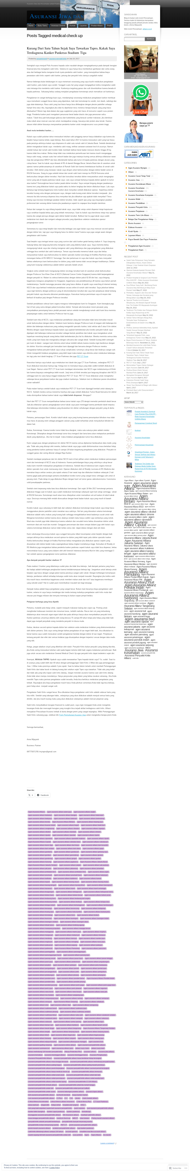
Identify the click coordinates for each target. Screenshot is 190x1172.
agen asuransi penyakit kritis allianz (91, 1045)
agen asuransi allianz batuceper (91, 815)
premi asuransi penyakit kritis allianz (83, 1125)
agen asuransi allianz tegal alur (63, 1035)
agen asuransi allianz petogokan (93, 972)
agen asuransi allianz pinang (68, 975)
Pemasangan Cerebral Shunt (146, 423)
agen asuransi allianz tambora (66, 1025)
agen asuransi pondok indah (137, 638)
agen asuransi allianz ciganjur (93, 829)
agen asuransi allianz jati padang (95, 865)
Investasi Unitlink (58, 26)
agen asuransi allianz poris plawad (68, 988)
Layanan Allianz (134, 235)
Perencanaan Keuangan (144, 445)
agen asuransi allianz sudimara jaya (72, 1008)
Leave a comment (107, 1143)
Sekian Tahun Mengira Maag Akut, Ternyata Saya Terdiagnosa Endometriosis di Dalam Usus (139, 320)
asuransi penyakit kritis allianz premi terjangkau (46, 1068)
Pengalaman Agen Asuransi (139, 246)
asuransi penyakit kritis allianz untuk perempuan (46, 1078)
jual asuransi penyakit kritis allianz (100, 1108)
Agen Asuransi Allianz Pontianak (137, 588)
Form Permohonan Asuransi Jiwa (72, 715)
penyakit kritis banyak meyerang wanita (77, 1122)
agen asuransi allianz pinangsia (93, 975)
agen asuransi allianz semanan (97, 998)
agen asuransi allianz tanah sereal (94, 1025)
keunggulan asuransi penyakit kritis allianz (44, 1115)
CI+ (66, 1098)
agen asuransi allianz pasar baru (70, 958)
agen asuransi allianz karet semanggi (91, 888)
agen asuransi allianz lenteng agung (70, 925)
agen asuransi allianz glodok (92, 855)
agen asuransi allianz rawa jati (95, 992)
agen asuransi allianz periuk (68, 968)
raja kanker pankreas (85, 1128)
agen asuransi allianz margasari (40, 935)
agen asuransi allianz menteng (40, 938)
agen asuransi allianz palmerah (40, 948)
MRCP (75, 1118)
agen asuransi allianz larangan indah (94, 918)
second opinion (71, 1132)
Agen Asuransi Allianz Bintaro (63, 822)
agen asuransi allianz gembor (39, 855)
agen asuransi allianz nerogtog (66, 942)
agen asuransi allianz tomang (39, 1038)
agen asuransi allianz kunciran (40, 918)
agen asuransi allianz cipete (88, 835)
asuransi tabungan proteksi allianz (71, 1092)
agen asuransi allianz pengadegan (41, 968)
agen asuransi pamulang (136, 634)
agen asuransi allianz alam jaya (59, 812)
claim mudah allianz (90, 1098)
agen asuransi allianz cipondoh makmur (70, 839)
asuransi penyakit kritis (57, 59)
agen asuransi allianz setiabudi (92, 1002)
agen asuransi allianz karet (64, 888)
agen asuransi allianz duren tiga (40, 845)
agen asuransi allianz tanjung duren (95, 1032)
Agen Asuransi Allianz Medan (137, 562)
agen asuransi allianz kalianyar (96, 875)
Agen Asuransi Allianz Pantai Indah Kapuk (139, 575)
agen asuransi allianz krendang (40, 915)
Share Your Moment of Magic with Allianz (141, 385)
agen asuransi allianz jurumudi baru (68, 875)
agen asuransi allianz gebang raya (94, 852)
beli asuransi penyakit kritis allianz (41, 1095)
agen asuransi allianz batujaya (40, 819)
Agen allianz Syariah (142, 480)
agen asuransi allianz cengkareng (41, 829)
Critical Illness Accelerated (38, 1102)
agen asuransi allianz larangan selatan (43, 922)
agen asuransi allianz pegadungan (95, 962)
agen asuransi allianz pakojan (90, 945)
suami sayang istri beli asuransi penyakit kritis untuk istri (49, 1135)
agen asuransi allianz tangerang (68, 1028)
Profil (109, 26)
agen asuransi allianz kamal (90, 878)
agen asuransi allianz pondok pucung (42, 985)
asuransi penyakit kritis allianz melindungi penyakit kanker (92, 1062)
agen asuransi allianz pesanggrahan (42, 972)
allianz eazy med (98, 1048)
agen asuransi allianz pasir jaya (40, 962)
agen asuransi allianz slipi (61, 1005)
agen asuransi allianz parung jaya (76, 955)
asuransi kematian (35, 1055)
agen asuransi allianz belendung (91, 819)
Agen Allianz (129, 480)
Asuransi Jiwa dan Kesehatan (55, 20)
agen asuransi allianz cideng (147, 509)
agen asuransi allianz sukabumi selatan (100, 1015)
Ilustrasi (138, 430)
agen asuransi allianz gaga (93, 849)
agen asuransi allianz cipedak (64, 835)
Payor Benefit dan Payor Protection (142, 239)
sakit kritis (135, 658)
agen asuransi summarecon (39, 1048)
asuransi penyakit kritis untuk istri (40, 1088)
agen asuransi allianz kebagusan (68, 892)
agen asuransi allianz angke (84, 812)
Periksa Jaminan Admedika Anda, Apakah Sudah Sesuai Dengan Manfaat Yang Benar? (142, 330)
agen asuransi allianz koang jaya (40, 912)
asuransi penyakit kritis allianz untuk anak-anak (46, 1075)
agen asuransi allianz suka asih (71, 1015)
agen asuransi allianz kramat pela (97, 912)
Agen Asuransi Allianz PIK (139, 578)
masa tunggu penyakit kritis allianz (41, 1118)
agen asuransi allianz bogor (139, 504)
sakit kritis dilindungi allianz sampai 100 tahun (45, 1132)
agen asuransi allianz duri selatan (41, 849)
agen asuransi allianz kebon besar (69, 895)
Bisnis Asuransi (134, 223)
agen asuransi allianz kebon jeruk (97, 895)
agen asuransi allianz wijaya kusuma (42, 1042)
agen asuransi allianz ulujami (64, 1038)
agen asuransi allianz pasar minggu (98, 958)
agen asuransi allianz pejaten (39, 965)
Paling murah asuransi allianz (103, 1118)
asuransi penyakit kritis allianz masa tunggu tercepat (48, 1062)
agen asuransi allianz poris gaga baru (101, 985)
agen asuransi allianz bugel (68, 825)
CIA (71, 1098)
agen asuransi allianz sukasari (39, 1022)
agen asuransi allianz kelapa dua (96, 902)
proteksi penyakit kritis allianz (64, 1128)
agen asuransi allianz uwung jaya (90, 1038)
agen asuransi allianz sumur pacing (67, 1022)
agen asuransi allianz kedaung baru (42, 898)
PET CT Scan (82, 356)
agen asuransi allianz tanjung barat (65, 1032)
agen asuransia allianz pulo (62, 1048)
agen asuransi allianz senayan (40, 1002)
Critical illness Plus (84, 1102)
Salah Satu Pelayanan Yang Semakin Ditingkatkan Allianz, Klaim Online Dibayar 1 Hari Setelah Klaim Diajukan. (141, 262)
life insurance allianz (71, 1115)
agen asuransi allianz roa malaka (41, 995)
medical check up (63, 1118)
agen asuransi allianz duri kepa (67, 845)
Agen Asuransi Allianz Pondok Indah (100, 978)
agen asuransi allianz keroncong (66, 908)
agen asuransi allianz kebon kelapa (139, 559)
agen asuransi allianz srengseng (85, 1005)
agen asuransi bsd (96, 1042)
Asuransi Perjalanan (136, 211)
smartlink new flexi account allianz (93, 1132)
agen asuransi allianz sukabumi (145, 601)
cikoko (77, 1098)
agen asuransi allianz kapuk (39, 882)
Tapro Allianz (96, 1135)
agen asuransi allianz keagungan (41, 892)
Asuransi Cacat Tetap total (139, 176)
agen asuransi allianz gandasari (66, 852)
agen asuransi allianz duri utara (68, 849)
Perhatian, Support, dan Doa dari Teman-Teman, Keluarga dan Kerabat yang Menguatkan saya (141, 295)
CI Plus (59, 1098)
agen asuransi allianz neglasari (40, 942)
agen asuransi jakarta (138, 625)
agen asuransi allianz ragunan (95, 988)
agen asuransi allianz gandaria (40, 852)
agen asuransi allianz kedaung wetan (42, 902)
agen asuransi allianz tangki (39, 1032)
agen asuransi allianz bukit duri (93, 825)
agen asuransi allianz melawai (93, 935)
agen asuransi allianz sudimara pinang (43, 1012)
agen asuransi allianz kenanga (40, 908)
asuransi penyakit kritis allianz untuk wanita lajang (47, 1082)
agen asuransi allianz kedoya (70, 902)
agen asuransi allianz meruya (65, 938)
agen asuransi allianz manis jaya (68, 932)
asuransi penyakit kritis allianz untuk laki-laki (83, 1075)
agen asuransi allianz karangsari (99, 885)
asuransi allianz (90, 1052)
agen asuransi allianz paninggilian (41, 952)
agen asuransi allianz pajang (66, 945)
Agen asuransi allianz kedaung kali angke (74, 898)
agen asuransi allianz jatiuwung (66, 868)
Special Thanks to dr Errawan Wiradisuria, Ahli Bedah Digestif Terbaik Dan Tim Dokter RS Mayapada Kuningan (141, 302)
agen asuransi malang (144, 632)
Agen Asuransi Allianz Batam (136, 493)
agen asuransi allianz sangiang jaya (69, 995)
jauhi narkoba (79, 1108)
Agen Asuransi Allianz (36, 812)
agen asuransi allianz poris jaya (40, 988)
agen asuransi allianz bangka (65, 815)
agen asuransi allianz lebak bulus (41, 925)
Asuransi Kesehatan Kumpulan (140, 195)
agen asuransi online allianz (65, 1045)
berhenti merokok (63, 1095)
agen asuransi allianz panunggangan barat (44, 955)
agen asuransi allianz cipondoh (40, 839)
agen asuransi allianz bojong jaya (90, 822)
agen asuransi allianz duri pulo (142, 527)
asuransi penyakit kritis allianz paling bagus (44, 1065)
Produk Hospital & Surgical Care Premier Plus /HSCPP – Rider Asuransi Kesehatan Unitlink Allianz (142, 280)
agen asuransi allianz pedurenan (67, 962)
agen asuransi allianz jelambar (91, 868)
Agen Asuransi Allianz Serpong (65, 1002)
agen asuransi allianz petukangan (41, 975)
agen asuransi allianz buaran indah (41, 825)
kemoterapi (86, 1112)
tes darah (107, 1135)
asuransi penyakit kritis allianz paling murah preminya (84, 1065)
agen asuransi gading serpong (40, 1045)
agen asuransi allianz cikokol (39, 832)
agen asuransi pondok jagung (139, 641)
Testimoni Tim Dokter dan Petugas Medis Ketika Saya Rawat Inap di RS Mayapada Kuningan (141, 312)
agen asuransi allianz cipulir (98, 839)
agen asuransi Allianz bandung (146, 491)
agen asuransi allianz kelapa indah (41, 905)
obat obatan (84, 1118)
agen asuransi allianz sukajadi (70, 1018)
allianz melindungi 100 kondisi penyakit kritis (45, 1052)
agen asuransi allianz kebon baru (41, 895)
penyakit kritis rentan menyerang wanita (43, 1125)
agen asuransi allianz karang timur (72, 885)
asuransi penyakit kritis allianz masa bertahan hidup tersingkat (77, 1058)
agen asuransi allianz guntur (90, 859)
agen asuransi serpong (142, 645)
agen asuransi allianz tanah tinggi (41, 1028)
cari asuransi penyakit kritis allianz (41, 1098)
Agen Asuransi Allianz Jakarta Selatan (42, 865)
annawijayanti (41, 59)
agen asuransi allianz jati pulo (39, 868)
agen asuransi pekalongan (139, 635)
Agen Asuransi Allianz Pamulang (67, 948)
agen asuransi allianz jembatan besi (42, 872)
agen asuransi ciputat (137, 621)
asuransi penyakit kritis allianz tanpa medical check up (48, 1072)
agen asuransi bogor (141, 616)
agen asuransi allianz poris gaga (71, 985)
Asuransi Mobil (134, 199)
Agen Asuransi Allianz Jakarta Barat (93, 862)
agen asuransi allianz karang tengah (42, 885)
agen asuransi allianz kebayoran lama (98, 892)
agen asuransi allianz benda (39, 822)
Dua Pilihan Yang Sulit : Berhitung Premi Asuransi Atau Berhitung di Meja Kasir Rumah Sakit (141, 287)
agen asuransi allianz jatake (70, 865)
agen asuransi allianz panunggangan (71, 952)
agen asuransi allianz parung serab (41, 958)
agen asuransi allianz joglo (98, 872)
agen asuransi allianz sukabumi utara (42, 1018)
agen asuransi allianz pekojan (64, 965)
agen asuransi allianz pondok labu (41, 982)
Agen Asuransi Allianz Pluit (139, 581)
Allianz (131, 172)
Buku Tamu (42, 26)
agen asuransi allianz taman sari (40, 1025)
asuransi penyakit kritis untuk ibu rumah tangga (77, 1085)
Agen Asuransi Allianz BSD (139, 505)
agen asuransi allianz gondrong (40, 859)
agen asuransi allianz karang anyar (65, 882)
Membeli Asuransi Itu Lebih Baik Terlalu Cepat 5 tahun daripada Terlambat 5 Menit (141, 347)
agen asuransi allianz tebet (38, 1035)
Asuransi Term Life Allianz (138, 215)
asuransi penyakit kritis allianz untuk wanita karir (85, 1078)
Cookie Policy (54, 1168)
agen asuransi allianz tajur (93, 1022)
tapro (87, 1135)
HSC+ (83, 1105)
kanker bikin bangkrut (36, 1112)
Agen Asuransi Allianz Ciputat (39, 842)
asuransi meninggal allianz (55, 1055)
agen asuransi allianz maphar (94, 932)
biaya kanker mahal (79, 1095)
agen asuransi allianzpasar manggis (72, 1042)
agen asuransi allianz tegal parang (91, 1035)
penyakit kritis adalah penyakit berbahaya (44, 1122)
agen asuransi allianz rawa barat (40, 992)
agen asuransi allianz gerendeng (65, 855)
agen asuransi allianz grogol (66, 859)
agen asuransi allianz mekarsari (67, 935)
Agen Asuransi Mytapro (137, 168)
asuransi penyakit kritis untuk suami (41, 1092)
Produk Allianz (97, 26)
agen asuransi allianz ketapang (93, 908)
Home (31, 26)
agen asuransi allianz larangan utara (74, 922)
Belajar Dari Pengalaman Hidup (140, 219)
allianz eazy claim (82, 1048)
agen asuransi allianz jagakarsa (66, 862)
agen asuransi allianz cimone (89, 832)
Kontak (72, 26)
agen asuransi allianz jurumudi (40, 875)
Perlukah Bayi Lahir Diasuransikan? (140, 390)
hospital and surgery (70, 1105)
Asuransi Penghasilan (98, 1055)
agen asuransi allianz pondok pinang (71, 982)
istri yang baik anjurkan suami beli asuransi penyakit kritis (50, 1108)
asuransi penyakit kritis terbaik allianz (42, 1085)
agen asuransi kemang (137, 630)
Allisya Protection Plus (73, 1052)
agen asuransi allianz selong (71, 998)
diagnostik (45, 1105)
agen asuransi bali (137, 611)
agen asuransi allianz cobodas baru (66, 842)
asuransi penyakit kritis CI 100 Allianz (83, 1082)
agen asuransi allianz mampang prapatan (44, 928)
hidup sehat (55, 1105)
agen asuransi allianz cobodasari (95, 842)
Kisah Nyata (133, 231)
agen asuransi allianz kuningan (66, 918)
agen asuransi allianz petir (69, 972)
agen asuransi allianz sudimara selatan (75, 1012)
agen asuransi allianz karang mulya (94, 882)
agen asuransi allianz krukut (88, 915)
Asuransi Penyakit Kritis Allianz (40, 1058)
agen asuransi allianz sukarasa (96, 1018)
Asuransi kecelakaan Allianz (139, 184)
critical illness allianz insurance (62, 1102)
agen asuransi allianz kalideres (65, 878)
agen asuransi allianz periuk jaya (93, 968)
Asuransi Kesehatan (136, 188)
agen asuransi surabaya (134, 648)
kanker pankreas (73, 1112)
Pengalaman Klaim (135, 250)
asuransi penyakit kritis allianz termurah (87, 1072)
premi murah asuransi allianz (39, 1128)
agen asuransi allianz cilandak (64, 832)
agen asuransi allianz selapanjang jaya (43, 998)
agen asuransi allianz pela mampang (93, 965)
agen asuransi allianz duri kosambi (95, 845)
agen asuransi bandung (138, 612)
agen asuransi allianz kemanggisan (70, 905)
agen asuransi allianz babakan (40, 815)
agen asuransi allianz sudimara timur (42, 1015)
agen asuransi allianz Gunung (39, 862)
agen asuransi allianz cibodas (68, 829)
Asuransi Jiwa (134, 180)
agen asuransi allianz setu (38, 1005)
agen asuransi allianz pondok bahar (70, 978)
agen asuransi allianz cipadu (39, 835)
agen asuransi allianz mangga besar (76, 928)
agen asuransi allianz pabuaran (40, 945)
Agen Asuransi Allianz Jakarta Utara (138, 544)
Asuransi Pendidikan (136, 203)
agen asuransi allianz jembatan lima (72, 872)
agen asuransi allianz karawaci (40, 888)
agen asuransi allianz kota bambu (69, 912)
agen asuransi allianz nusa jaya (93, 942)
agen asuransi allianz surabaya (135, 603)
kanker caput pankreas (55, 1112)
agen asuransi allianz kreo (65, 915)
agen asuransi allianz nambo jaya (92, 938)
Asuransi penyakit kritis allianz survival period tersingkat (88, 1068)
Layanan (83, 26)
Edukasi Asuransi (135, 227)
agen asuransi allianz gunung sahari (135, 535)
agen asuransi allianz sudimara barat (42, 1008)
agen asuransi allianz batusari (65, 819)
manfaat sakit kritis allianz (90, 1115)
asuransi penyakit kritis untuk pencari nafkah (72, 1088)
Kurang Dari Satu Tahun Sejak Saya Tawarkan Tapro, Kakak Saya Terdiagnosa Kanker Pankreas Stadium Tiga (71, 50)
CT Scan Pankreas (101, 1102)
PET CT (64, 1125)
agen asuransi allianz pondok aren (41, 978)
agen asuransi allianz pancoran (94, 948)
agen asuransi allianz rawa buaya (68, 992)
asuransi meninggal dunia (77, 1055)
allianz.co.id (147, 29)
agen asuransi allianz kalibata (39, 878)
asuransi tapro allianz (94, 1092)
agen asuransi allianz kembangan (100, 905)
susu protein (77, 1135)
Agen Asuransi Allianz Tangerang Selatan (99, 1028)
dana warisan (33, 1105)
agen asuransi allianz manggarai (40, 932)
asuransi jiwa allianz (106, 1052)
